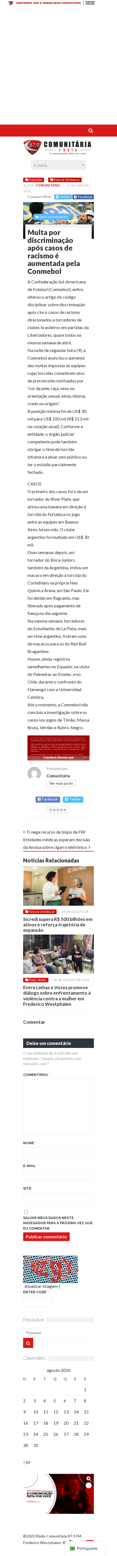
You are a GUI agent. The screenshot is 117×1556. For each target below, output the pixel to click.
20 (66, 1422)
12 (55, 1411)
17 (35, 1422)
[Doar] (58, 3)
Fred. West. (37, 980)
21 (76, 1422)
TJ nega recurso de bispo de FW (55, 831)
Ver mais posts (61, 783)
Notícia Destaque (66, 180)
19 (55, 1422)
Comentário (36, 1075)
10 (35, 1411)
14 (76, 1411)
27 (66, 1434)
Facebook (85, 197)
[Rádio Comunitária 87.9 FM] (58, 152)
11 (45, 1411)
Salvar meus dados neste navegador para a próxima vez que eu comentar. (58, 1223)
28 (76, 1434)
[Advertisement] (58, 66)
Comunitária (48, 185)
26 (55, 1434)
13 (66, 1411)
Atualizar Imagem (41, 1286)
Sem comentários (53, 217)
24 (35, 1434)
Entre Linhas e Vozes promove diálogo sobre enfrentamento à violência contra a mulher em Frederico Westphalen (57, 996)
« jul (26, 1461)
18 (45, 1422)
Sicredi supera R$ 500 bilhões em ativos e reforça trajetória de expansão (58, 924)
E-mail (30, 1166)
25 (45, 1434)
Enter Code (35, 1292)
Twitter (65, 197)
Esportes (35, 180)
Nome (29, 1143)
